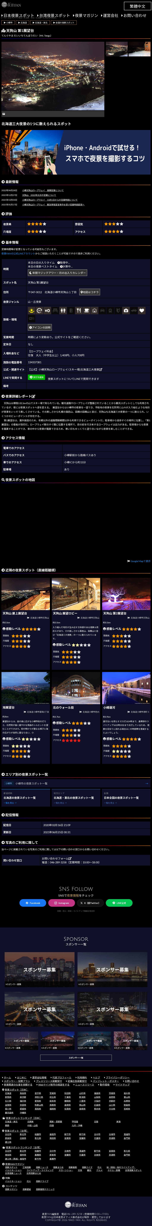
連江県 (8, 1142)
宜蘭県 (82, 1138)
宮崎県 (127, 1109)
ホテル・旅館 (114, 1170)
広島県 (97, 1105)
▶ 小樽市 (8, 22)
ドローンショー (66, 1170)
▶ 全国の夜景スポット (63, 22)
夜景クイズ (87, 1167)
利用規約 (82, 1077)
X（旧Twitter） (92, 903)
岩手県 (38, 1093)
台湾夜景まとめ (34, 1173)
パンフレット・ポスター (106, 1081)
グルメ (99, 1170)
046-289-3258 (74, 1214)
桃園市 (38, 1134)
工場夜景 (27, 1167)
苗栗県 (67, 1138)
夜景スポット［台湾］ (16, 1130)
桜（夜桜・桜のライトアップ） (121, 1167)
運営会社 (110, 15)
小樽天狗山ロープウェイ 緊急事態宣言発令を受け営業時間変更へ (53, 204)
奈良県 (23, 1105)
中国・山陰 (32, 1125)
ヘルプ (96, 1077)
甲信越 (75, 1121)
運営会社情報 (39, 1077)
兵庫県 (127, 1101)
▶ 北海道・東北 (40, 22)
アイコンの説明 (41, 327)
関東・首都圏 (56, 1121)
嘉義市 (53, 1159)
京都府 (112, 1101)
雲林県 (23, 1155)
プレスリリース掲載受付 (49, 1081)
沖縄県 (23, 1112)
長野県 (112, 1097)
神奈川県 (39, 1097)
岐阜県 (53, 1101)
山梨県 (97, 1097)
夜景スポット (11, 1167)
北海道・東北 (11, 1121)
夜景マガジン (86, 15)
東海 (118, 1121)
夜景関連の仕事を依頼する (18, 1084)
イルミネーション (13, 1170)
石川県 (8, 1101)
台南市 (112, 1134)
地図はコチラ (91, 292)
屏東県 (8, 1138)
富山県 (127, 1097)
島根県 (67, 1105)
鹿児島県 (9, 1112)
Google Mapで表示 (140, 561)
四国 (52, 1125)
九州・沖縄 (77, 1125)
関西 (7, 1125)
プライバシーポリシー (118, 1077)
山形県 (82, 1093)
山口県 (112, 1105)
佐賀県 (67, 1109)
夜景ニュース (42, 1167)
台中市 (97, 1134)
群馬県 (8, 1097)
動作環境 (104, 1084)
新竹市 (67, 1134)
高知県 (38, 1109)
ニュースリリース (84, 1084)
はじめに (21, 1077)
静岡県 (67, 1101)
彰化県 (38, 1138)
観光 (89, 1170)
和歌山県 (39, 1105)
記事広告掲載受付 (77, 1081)
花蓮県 (97, 1138)
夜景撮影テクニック (45, 1189)
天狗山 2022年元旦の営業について (39, 195)
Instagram (63, 903)
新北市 (23, 1134)
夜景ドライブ (42, 1181)
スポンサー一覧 (76, 1057)
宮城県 (53, 1093)
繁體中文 (137, 6)
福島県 (97, 1093)
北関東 (30, 1121)
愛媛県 (23, 1109)
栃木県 (127, 1093)
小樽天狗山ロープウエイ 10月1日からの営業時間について (50, 200)
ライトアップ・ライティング (40, 1170)
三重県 (82, 1101)
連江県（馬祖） (12, 1159)
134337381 (34, 362)
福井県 (23, 1101)
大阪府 (97, 1101)
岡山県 (82, 1105)
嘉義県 (38, 1155)
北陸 (96, 1121)
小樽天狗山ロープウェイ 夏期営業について (43, 190)
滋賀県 (8, 1105)
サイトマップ (122, 1084)
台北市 (8, 1134)
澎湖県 (112, 1138)
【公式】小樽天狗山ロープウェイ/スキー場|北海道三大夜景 (63, 369)
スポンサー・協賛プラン (17, 1081)
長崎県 (82, 1109)
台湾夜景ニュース (13, 1173)
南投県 (53, 1138)
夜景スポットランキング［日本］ (24, 1118)
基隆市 (53, 1134)
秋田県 (67, 1093)
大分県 (112, 1109)
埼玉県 (53, 1097)
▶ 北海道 (22, 22)
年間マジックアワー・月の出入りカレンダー (59, 272)
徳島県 (127, 1105)
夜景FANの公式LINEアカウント (18, 253)
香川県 (8, 1109)
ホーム (7, 1077)
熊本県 (97, 1109)
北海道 (8, 1093)
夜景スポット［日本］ (16, 1089)
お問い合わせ (135, 15)
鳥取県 (53, 1105)
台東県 (23, 1138)
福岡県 (53, 1109)
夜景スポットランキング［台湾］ (24, 1147)
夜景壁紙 (27, 1189)
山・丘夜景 (34, 301)
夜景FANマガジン (14, 1164)
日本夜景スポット (18, 15)
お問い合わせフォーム (55, 858)
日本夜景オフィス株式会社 (68, 1217)
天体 (80, 1170)
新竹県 (82, 1134)
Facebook (35, 903)
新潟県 (82, 1097)
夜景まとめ (58, 1167)
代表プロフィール (61, 1077)
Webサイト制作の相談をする (53, 1084)
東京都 (23, 1097)
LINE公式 (121, 903)
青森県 (23, 1093)
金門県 (127, 1138)
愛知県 (38, 1101)
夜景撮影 (73, 1167)
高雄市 (127, 1134)
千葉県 (67, 1097)
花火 (99, 1167)
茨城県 (112, 1093)
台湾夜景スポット (54, 15)
